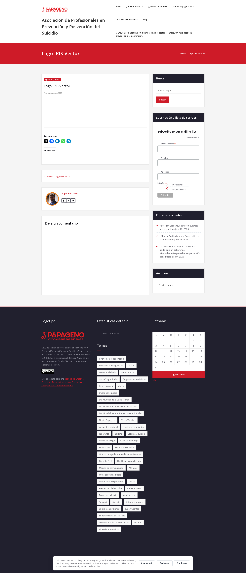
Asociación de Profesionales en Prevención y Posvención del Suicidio (73, 26)
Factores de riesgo (129, 440)
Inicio (118, 6)
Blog (145, 19)
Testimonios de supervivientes (114, 522)
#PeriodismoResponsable (111, 358)
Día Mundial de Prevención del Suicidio (118, 406)
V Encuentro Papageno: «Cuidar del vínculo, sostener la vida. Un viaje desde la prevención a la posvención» (154, 34)
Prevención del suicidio (110, 488)
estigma (118, 433)
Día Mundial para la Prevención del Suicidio (120, 413)
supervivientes (132, 508)
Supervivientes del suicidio (112, 515)
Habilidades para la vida (129, 461)
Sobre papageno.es (182, 6)
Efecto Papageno (107, 420)
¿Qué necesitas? (133, 6)
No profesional (178, 189)
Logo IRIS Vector (196, 53)
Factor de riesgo (107, 440)
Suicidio (116, 502)
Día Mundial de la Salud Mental (114, 399)
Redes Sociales (134, 488)
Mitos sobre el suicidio (110, 474)
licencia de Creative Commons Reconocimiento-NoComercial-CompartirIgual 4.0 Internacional (62, 382)
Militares (133, 467)
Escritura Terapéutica (133, 426)
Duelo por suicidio (108, 392)
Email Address (168, 143)
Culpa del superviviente (134, 379)
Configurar (182, 563)
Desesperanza (106, 386)
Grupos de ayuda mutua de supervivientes (120, 454)
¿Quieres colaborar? (157, 6)
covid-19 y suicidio (108, 379)
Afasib (131, 365)
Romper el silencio (108, 495)
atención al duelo (107, 372)
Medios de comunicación (111, 467)
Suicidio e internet (134, 502)
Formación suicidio (124, 447)
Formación (104, 447)
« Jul (154, 379)
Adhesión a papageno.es (111, 365)
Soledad (103, 502)
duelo (121, 386)
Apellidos (165, 172)
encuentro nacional (108, 426)
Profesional (177, 185)
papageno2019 (55, 93)
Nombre (164, 158)
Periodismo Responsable (111, 481)
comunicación (128, 372)
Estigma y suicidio (136, 433)
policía (132, 481)
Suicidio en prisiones (109, 508)
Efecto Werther (128, 420)
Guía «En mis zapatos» (127, 19)
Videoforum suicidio (109, 529)
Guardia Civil (105, 461)
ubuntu (138, 522)
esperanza (104, 433)
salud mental (129, 495)
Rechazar (164, 563)
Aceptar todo (147, 563)
